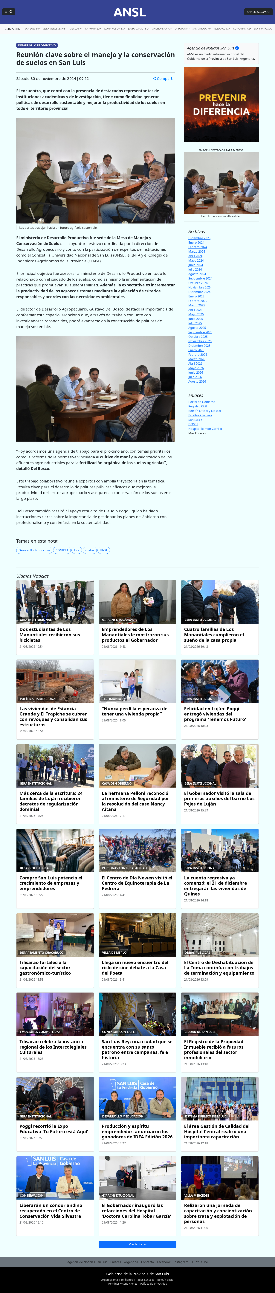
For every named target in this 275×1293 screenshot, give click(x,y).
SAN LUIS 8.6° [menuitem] (32, 28)
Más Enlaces (197, 433)
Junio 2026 (195, 372)
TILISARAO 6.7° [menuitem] (222, 28)
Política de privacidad (153, 1283)
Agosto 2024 (197, 274)
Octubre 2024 (198, 283)
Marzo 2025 (196, 305)
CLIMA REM (13, 29)
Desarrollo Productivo (34, 550)
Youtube (202, 1262)
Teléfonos (127, 1279)
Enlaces (115, 1262)
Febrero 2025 (197, 301)
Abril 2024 (195, 256)
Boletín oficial (165, 1279)
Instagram (181, 1262)
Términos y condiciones (122, 1283)
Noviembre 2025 (200, 341)
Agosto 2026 (197, 381)
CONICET (62, 550)
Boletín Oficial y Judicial (204, 411)
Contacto (147, 1262)
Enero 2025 (196, 296)
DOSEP (193, 424)
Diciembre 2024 (199, 292)
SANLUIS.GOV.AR (258, 12)
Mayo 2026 (196, 368)
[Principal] (8, 11)
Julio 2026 (195, 377)
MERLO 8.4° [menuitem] (75, 28)
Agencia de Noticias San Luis (87, 1262)
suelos (89, 550)
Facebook (164, 1262)
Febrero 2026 (197, 355)
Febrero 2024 (197, 247)
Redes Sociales (145, 1279)
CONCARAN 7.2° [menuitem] (242, 28)
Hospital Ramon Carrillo (205, 429)
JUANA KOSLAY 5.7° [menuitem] (114, 28)
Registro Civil (197, 406)
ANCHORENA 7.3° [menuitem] (162, 28)
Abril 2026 (195, 363)
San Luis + (195, 420)
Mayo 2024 (196, 260)
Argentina (131, 1262)
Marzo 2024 (196, 251)
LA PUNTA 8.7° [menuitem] (93, 28)
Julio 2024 (195, 269)
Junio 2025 (195, 319)
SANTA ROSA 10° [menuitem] (201, 28)
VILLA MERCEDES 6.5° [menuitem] (54, 28)
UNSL (104, 550)
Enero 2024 (196, 242)
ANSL (129, 12)
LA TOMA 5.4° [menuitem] (182, 28)
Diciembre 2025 (199, 346)
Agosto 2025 (197, 328)
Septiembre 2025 (200, 332)
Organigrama (109, 1279)
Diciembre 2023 (199, 238)
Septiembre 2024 (200, 278)
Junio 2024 (195, 265)
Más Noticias (138, 1244)
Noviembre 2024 (200, 287)
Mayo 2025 (196, 314)
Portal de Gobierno (202, 402)
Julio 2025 (195, 323)
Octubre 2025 (198, 337)
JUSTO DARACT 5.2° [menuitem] (138, 28)
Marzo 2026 (196, 359)
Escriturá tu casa (200, 415)
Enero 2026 (196, 350)
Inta (77, 550)
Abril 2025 (195, 310)
